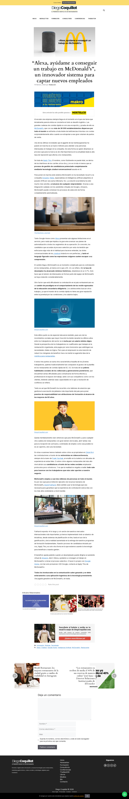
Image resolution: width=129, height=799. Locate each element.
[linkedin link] (105, 765)
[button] (124, 794)
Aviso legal (55, 791)
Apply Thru (47, 160)
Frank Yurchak (57, 458)
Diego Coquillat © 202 (64, 789)
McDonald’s (38, 128)
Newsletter (64, 762)
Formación (64, 765)
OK (87, 796)
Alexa (57, 238)
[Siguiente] (114, 676)
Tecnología (55, 645)
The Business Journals (42, 233)
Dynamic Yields (48, 178)
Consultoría (65, 767)
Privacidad (62, 791)
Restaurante (85, 647)
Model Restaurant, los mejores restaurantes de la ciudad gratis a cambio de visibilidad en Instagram (46, 671)
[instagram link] (111, 765)
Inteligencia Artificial (64, 647)
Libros (62, 774)
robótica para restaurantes (44, 356)
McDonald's (76, 647)
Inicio (62, 760)
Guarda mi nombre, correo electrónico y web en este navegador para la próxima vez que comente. (64, 740)
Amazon (45, 558)
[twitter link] (108, 765)
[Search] (103, 10)
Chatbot (44, 647)
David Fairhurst (50, 485)
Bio (61, 779)
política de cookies (79, 796)
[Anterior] (15, 676)
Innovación (40, 645)
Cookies (68, 791)
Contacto (64, 782)
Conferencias (65, 770)
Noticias (47, 645)
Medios (63, 777)
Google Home (52, 647)
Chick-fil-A (90, 452)
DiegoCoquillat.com (41, 329)
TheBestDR (64, 772)
